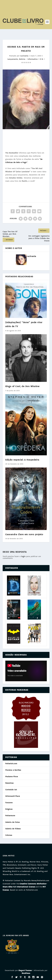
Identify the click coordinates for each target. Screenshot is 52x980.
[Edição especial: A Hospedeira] (26, 424)
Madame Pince (11, 776)
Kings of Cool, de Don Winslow (22, 386)
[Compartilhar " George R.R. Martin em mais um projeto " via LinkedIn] (34, 211)
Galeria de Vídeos (13, 829)
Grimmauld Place (12, 796)
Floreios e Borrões (13, 770)
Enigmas (9, 809)
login (23, 556)
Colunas (8, 835)
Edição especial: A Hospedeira (22, 459)
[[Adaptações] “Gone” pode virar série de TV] (26, 300)
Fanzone (9, 802)
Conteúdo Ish (11, 789)
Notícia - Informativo (28, 59)
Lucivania (24, 56)
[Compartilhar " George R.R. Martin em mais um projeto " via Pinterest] (28, 211)
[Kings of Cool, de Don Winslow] (26, 358)
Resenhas (9, 783)
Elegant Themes (25, 970)
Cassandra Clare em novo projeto (24, 534)
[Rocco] (26, 720)
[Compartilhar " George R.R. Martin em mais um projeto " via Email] (39, 211)
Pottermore (10, 815)
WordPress (26, 973)
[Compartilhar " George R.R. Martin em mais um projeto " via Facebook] (12, 211)
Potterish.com (11, 763)
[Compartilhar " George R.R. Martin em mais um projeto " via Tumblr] (23, 211)
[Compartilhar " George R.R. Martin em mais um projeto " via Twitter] (18, 211)
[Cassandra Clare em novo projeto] (26, 498)
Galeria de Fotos (12, 822)
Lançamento (12, 59)
